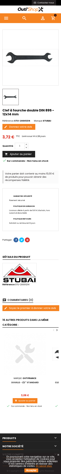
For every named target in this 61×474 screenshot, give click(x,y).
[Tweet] (21, 239)
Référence (8, 120)
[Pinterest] (27, 239)
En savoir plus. (44, 466)
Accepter (31, 470)
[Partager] (16, 239)
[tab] (16, 257)
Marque (38, 120)
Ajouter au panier (18, 154)
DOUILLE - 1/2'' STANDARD (25, 382)
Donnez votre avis (18, 127)
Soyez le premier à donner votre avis (30, 308)
